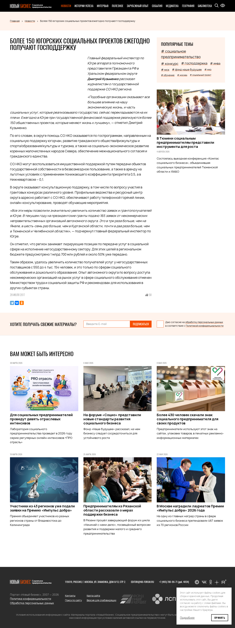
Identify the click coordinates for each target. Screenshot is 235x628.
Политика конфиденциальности (30, 599)
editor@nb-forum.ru (142, 582)
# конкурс (169, 63)
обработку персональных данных (204, 322)
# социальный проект (200, 75)
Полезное (117, 6)
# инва (215, 63)
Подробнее (187, 617)
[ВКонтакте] (17, 303)
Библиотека (205, 6)
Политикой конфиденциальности (204, 325)
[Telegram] (12, 303)
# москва (182, 75)
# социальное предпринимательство (181, 54)
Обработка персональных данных (32, 603)
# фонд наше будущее (187, 69)
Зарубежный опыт (137, 6)
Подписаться (141, 324)
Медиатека (172, 6)
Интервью (102, 6)
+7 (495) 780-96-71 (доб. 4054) (174, 582)
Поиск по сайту (73, 600)
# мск (165, 70)
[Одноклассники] (22, 303)
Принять (219, 617)
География (188, 6)
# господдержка (194, 63)
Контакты (70, 595)
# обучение (167, 75)
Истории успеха (83, 6)
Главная (15, 21)
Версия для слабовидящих (101, 600)
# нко (207, 69)
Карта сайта (93, 595)
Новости (66, 6)
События (157, 6)
